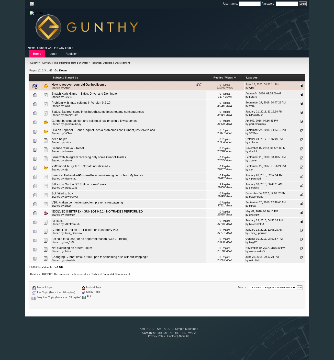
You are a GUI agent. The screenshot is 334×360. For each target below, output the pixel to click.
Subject (58, 77)
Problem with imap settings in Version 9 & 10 (81, 102)
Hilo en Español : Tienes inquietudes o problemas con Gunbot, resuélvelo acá (103, 130)
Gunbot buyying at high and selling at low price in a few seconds (94, 121)
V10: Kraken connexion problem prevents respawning (87, 202)
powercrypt (71, 196)
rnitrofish (70, 260)
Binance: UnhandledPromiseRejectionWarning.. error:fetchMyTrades (97, 175)
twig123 (69, 242)
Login (53, 54)
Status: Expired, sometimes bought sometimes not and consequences (98, 111)
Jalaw (68, 251)
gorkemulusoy (73, 124)
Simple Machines (186, 329)
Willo (67, 105)
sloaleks (254, 187)
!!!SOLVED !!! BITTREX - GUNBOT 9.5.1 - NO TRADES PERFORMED (97, 211)
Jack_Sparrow (73, 233)
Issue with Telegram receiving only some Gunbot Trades (89, 157)
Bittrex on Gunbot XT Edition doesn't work (79, 184)
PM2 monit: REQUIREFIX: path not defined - (81, 166)
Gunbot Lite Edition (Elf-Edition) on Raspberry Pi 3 (85, 230)
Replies (218, 77)
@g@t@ (70, 214)
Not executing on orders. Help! (72, 248)
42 (50, 70)
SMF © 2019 (165, 329)
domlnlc (69, 151)
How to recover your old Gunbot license (79, 84)
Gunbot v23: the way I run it (55, 48)
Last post (252, 77)
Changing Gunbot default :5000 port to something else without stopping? (100, 257)
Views (229, 77)
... (47, 70)
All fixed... (58, 221)
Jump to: (243, 287)
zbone (68, 160)
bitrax (68, 205)
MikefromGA (72, 224)
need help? (59, 139)
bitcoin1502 (71, 114)
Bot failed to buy (62, 193)
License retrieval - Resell (68, 148)
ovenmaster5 (257, 251)
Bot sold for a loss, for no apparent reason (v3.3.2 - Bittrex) (90, 239)
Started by (71, 77)
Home (37, 54)
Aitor (67, 87)
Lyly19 (68, 96)
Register (71, 54)
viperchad (70, 178)
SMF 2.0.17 (147, 329)
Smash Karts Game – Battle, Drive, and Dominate (84, 93)
